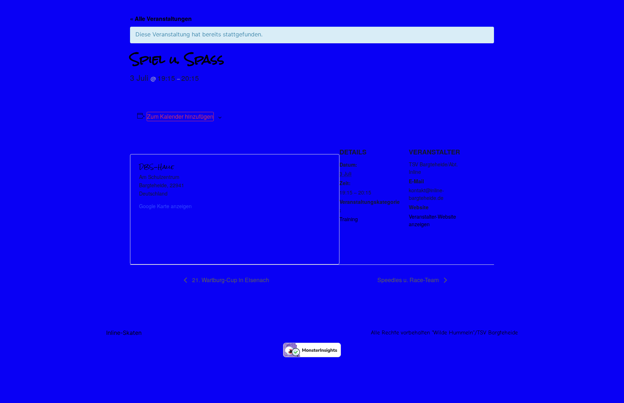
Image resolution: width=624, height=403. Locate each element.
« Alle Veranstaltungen (161, 18)
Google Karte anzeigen (165, 206)
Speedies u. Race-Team (408, 280)
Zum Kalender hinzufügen (180, 116)
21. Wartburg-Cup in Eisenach (230, 280)
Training (348, 219)
